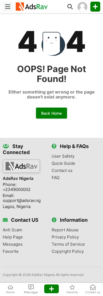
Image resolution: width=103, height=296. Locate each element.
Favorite (11, 251)
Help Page (13, 237)
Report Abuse (65, 230)
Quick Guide (63, 163)
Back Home (51, 113)
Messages (13, 244)
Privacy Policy (65, 237)
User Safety (63, 156)
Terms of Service (68, 244)
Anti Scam (12, 230)
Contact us (62, 170)
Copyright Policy (68, 251)
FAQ (55, 177)
